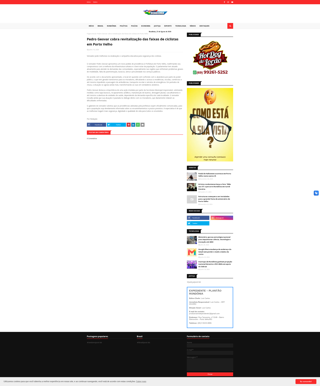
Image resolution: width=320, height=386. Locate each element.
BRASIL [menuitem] (100, 26)
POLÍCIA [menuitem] (134, 26)
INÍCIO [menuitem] (91, 26)
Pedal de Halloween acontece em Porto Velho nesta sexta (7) (214, 174)
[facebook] (224, 2)
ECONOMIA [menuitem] (145, 26)
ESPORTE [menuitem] (168, 26)
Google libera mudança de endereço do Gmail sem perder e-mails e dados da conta (214, 251)
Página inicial (91, 34)
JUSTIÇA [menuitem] (157, 26)
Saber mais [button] (141, 381)
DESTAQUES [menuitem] (204, 26)
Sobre (95, 2)
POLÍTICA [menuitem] (123, 26)
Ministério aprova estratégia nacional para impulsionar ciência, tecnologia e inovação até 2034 (214, 239)
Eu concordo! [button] (306, 382)
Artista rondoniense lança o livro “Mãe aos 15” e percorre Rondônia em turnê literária (214, 186)
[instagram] (228, 2)
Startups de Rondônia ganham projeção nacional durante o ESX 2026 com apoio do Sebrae (215, 264)
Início (89, 2)
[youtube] (232, 2)
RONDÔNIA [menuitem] (111, 26)
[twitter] (198, 223)
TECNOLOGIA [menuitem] (180, 26)
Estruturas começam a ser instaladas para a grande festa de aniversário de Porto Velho (214, 198)
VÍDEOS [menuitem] (193, 26)
